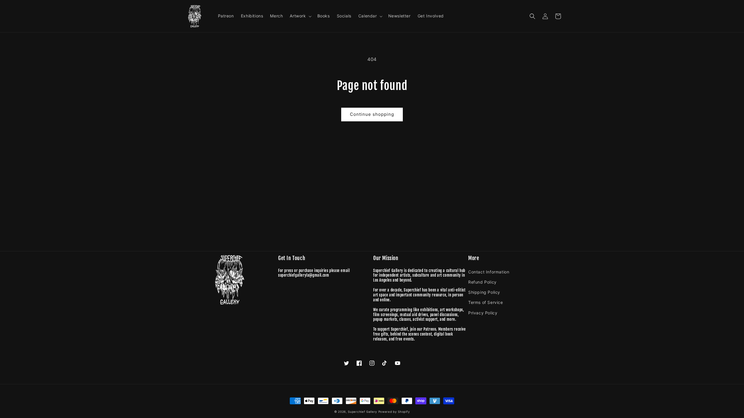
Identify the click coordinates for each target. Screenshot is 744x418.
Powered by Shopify (394, 411)
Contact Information (488, 271)
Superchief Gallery (362, 411)
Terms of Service (485, 302)
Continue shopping (372, 114)
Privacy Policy (482, 312)
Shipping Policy (484, 292)
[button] (300, 16)
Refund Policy (482, 282)
